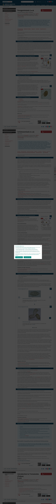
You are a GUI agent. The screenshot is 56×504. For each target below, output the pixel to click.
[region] (28, 252)
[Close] (41, 246)
